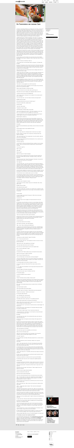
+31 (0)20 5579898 (19, 434)
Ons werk (54, 2)
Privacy (38, 431)
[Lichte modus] (56, 0)
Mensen (28, 431)
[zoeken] (58, 2)
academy (48, 0)
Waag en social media (53, 431)
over (42, 0)
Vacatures (31, 431)
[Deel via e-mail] (22, 425)
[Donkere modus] (58, 0)
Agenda (46, 2)
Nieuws (43, 2)
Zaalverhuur (35, 431)
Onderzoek (50, 2)
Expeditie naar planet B (50, 34)
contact (45, 0)
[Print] (23, 425)
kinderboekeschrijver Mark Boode (37, 416)
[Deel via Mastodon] (18, 425)
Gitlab (51, 435)
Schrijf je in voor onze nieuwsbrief (52, 37)
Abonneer (29, 436)
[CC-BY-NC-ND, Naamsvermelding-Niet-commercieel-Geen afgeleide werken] (43, 21)
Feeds (51, 436)
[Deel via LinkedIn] (20, 425)
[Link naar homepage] (20, 1)
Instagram (51, 440)
